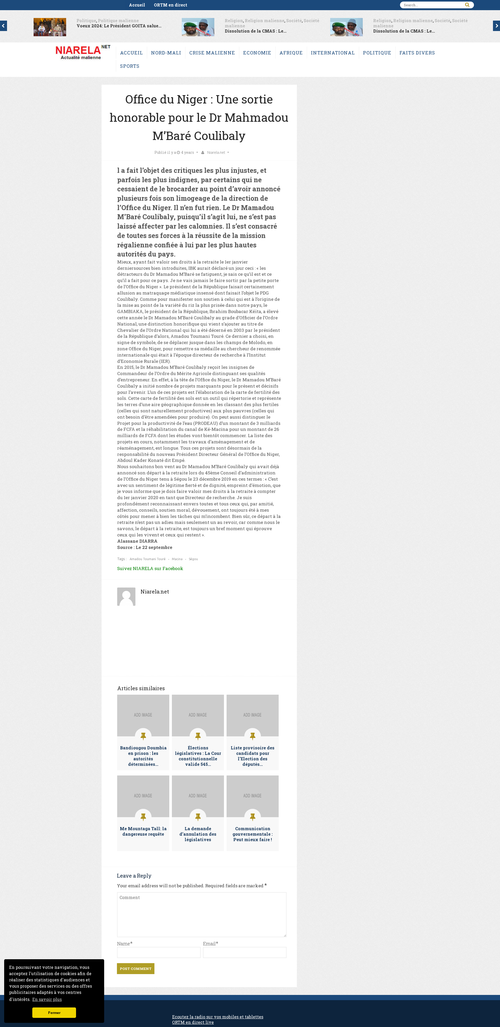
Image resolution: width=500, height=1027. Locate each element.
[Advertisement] (199, 643)
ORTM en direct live (193, 1022)
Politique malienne (118, 20)
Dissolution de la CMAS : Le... (255, 31)
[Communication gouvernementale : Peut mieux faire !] (253, 816)
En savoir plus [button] (47, 999)
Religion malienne (264, 20)
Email (209, 944)
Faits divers (417, 53)
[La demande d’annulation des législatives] (198, 816)
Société (294, 20)
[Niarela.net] (83, 60)
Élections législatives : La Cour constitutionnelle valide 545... (198, 756)
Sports (130, 66)
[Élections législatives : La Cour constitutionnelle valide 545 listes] (198, 735)
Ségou (193, 559)
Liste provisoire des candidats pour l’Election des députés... (252, 756)
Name (123, 944)
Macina (177, 559)
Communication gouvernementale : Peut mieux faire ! (253, 834)
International (333, 53)
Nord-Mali (166, 53)
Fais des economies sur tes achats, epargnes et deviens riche (430, 1022)
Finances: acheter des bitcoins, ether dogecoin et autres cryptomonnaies (290, 1022)
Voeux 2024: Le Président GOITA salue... (119, 25)
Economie (257, 53)
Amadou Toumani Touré (148, 559)
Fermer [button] (54, 1013)
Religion (234, 20)
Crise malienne (212, 53)
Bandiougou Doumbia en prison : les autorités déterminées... (143, 756)
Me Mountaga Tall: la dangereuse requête (143, 831)
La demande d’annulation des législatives (197, 834)
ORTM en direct (170, 5)
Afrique (291, 53)
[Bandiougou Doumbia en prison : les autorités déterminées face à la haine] (143, 735)
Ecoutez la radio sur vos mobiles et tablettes (217, 1016)
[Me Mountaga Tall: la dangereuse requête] (143, 816)
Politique (86, 20)
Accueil (137, 5)
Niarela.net (216, 152)
